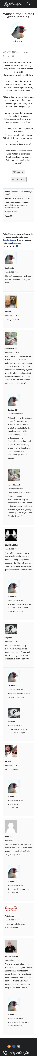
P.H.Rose (8, 762)
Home (4, 51)
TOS (15, 1042)
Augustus (8, 836)
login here (16, 243)
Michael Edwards (11, 349)
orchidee (8, 312)
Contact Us (22, 1042)
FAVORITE (20, 180)
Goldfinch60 (12, 51)
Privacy (9, 1042)
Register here (8, 240)
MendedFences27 (11, 956)
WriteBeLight (9, 916)
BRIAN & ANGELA (11, 545)
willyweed (8, 638)
